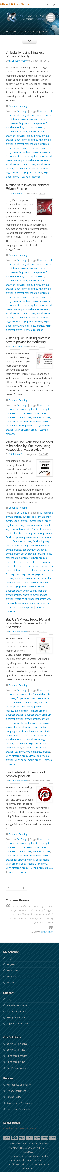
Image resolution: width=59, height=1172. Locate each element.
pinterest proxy (14, 421)
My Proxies (12, 970)
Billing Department (16, 1017)
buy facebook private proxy (37, 516)
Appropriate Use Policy (19, 1084)
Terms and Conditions (18, 1109)
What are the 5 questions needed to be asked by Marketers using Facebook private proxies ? (29, 445)
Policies (29, 1168)
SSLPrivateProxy (18, 60)
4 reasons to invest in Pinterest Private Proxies (27, 186)
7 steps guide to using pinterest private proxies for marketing (28, 339)
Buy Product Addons (17, 1067)
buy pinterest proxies (17, 119)
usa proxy (20, 751)
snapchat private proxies (28, 578)
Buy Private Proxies (17, 1043)
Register (11, 964)
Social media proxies (41, 735)
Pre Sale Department (18, 1005)
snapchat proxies (30, 582)
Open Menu (50, 17)
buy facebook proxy (40, 520)
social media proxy (25, 168)
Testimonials (47, 931)
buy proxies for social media (35, 694)
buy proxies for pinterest (19, 123)
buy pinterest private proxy (37, 115)
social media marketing (38, 160)
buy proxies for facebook (32, 529)
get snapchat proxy (31, 553)
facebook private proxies (19, 537)
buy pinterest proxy (39, 119)
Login (52, 4)
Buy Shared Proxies (17, 1055)
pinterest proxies (31, 147)
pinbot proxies (22, 139)
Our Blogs (21, 111)
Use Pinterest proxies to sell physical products (25, 774)
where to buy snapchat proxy (30, 598)
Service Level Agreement (20, 1102)
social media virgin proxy (28, 743)
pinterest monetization (27, 143)
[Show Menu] (29, 44)
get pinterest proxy (23, 135)
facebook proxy (41, 541)
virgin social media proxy (28, 759)
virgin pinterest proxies (32, 325)
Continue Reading (17, 106)
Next (20, 887)
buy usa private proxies (25, 702)
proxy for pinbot (36, 156)
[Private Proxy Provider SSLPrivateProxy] (29, 18)
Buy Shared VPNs (16, 1061)
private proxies (32, 566)
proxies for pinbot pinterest (20, 425)
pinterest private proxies (18, 417)
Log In (10, 958)
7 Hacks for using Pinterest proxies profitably (25, 54)
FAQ (9, 999)
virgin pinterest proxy (26, 429)
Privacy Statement (16, 1090)
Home (13, 31)
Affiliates (11, 982)
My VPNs (11, 976)
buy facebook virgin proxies (20, 525)
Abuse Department (17, 1011)
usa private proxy (32, 747)
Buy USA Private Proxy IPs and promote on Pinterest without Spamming (28, 623)
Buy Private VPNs (16, 1049)
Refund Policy (14, 1096)
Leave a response (31, 176)
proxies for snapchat (35, 570)
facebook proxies (22, 541)
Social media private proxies (20, 164)
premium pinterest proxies (27, 152)
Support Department (18, 1023)
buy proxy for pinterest (32, 127)
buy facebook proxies (17, 520)
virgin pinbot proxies (31, 172)
